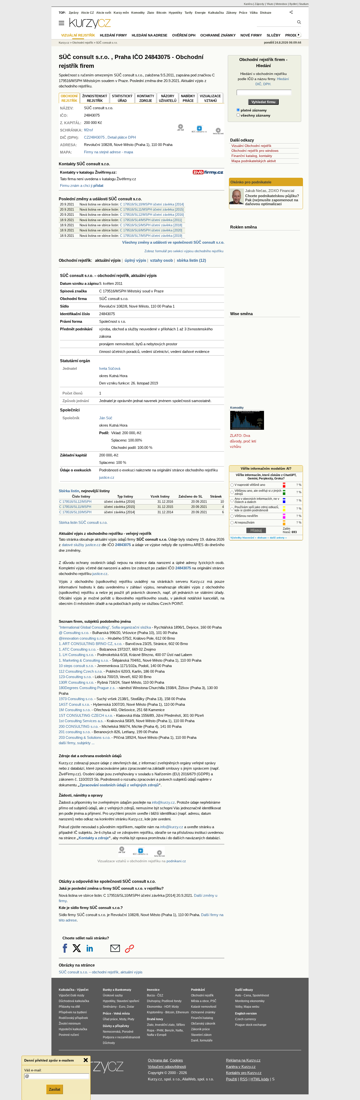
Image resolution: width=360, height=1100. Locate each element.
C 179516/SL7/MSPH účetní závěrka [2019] (151, 236)
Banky (107, 990)
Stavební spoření (128, 1001)
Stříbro (180, 1025)
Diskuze (265, 12)
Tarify (188, 12)
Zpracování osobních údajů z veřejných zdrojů (119, 785)
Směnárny (110, 1006)
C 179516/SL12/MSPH (75, 501)
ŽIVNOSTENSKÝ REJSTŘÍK (94, 98)
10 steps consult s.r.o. (76, 666)
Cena (247, 995)
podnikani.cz (176, 861)
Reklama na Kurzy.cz (243, 1060)
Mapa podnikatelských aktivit (253, 161)
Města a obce (200, 1001)
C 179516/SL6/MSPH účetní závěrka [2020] (151, 230)
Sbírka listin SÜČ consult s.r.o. (83, 522)
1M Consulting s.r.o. (75, 710)
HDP (167, 1006)
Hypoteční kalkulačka (73, 1029)
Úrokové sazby (113, 995)
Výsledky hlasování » (243, 537)
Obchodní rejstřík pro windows (254, 151)
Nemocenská (111, 1031)
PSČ (213, 1001)
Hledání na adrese (149, 35)
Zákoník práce (200, 1029)
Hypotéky (175, 12)
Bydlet (293, 3)
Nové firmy (251, 35)
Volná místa (122, 1013)
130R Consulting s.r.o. (76, 682)
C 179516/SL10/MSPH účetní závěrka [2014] (152, 204)
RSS (244, 1079)
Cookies (176, 1060)
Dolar (130, 1006)
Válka (254, 12)
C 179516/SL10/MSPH (75, 512)
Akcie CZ (87, 12)
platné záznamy (253, 110)
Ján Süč (105, 418)
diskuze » (263, 537)
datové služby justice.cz (81, 545)
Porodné (127, 1031)
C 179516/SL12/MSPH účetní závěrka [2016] (152, 214)
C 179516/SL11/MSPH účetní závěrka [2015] (152, 209)
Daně (194, 1040)
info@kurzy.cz (163, 802)
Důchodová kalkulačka (74, 1001)
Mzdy (122, 1019)
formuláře (206, 1040)
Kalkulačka (216, 12)
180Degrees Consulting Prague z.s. (87, 688)
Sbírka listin (69, 491)
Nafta (179, 1030)
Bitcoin (161, 12)
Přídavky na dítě (69, 1006)
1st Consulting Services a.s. (81, 721)
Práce (243, 12)
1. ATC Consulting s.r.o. (77, 649)
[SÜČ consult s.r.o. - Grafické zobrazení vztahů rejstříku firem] (200, 133)
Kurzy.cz (64, 42)
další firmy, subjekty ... (77, 743)
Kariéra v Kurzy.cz (241, 1066)
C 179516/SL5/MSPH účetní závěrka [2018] (151, 225)
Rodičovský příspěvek (73, 1018)
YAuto (269, 3)
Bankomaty (123, 990)
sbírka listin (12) (191, 260)
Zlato (150, 12)
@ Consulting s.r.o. (74, 633)
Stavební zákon (201, 1035)
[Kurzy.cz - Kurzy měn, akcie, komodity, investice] (90, 27)
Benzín (169, 1030)
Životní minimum (70, 1023)
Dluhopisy (153, 1001)
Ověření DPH (183, 35)
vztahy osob (161, 260)
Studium (304, 3)
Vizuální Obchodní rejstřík (251, 146)
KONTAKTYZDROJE (145, 98)
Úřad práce (110, 1019)
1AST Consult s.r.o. (74, 704)
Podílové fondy (171, 1001)
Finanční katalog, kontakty (251, 156)
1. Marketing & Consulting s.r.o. (84, 660)
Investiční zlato (165, 1025)
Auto (238, 995)
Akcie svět (103, 12)
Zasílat (54, 1089)
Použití (231, 1079)
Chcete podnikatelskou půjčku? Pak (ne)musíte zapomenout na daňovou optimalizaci (272, 200)
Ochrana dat (158, 1060)
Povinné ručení (69, 1035)
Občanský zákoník (203, 1023)
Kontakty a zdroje (94, 838)
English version (246, 1013)
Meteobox (281, 3)
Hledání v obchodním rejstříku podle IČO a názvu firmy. (263, 79)
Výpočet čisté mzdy (71, 995)
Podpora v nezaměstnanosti (121, 1037)
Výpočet (82, 990)
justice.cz (106, 477)
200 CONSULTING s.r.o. (78, 726)
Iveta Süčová (109, 368)
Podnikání (198, 990)
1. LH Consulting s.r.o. (76, 655)
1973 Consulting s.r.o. (76, 699)
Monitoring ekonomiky (249, 1001)
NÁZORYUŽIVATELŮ (167, 98)
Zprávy (74, 12)
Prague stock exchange (250, 1025)
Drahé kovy (155, 1019)
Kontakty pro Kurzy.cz (244, 1073)
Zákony (231, 12)
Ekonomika (154, 1006)
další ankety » (278, 537)
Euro (122, 1006)
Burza (151, 995)
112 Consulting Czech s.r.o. (81, 671)
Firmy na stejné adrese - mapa (108, 152)
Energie (200, 12)
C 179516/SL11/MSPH (75, 507)
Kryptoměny (155, 1012)
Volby (238, 1006)
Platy (131, 1019)
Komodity (237, 407)
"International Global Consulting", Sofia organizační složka (105, 627)
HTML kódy (260, 1079)
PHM (160, 1030)
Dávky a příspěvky (116, 1026)
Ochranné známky (218, 35)
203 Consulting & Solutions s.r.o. (84, 737)
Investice (153, 990)
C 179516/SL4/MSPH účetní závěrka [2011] (151, 220)
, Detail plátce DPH (110, 137)
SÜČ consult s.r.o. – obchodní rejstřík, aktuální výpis (101, 972)
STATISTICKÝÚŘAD (122, 98)
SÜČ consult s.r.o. (107, 42)
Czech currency (245, 1019)
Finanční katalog (202, 1018)
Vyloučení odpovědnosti (167, 1066)
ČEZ (160, 995)
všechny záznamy (255, 115)
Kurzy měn (121, 12)
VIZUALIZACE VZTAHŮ (210, 98)
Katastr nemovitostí (203, 1006)
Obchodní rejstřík (82, 42)
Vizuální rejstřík (78, 35)
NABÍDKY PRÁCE (188, 98)
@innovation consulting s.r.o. (82, 638)
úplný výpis (135, 260)
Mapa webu (251, 1006)
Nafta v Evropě (157, 1035)
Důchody (109, 1043)
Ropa (150, 1030)
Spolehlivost (260, 995)
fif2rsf (88, 130)
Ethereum (182, 1012)
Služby (273, 35)
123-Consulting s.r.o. (75, 677)
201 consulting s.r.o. (75, 732)
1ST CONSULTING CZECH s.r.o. (86, 715)
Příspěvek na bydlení (73, 1012)
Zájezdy (259, 3)
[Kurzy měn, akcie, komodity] (98, 1068)
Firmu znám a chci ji (81, 185)
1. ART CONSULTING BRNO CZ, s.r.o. (90, 644)
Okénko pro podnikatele (250, 182)
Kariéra (248, 3)
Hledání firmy (113, 35)
